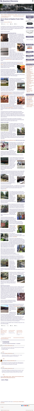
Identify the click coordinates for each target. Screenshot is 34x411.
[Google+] (25, 405)
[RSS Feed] (28, 405)
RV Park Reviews (12, 11)
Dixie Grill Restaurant (17, 306)
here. (6, 188)
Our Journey (3, 11)
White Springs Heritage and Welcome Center (8, 140)
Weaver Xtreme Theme (30, 410)
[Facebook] (21, 405)
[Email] (27, 405)
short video (15, 236)
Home (2, 14)
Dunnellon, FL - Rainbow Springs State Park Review (30, 78)
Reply (4, 358)
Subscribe (30, 23)
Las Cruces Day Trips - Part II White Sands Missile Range (30, 81)
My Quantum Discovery (9, 1)
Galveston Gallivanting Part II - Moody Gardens (30, 83)
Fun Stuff (7, 11)
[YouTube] (26, 405)
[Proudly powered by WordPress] (26, 410)
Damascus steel (8, 59)
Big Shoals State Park (4, 190)
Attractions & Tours (10, 14)
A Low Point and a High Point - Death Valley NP (29, 91)
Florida (16, 14)
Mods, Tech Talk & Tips (25, 11)
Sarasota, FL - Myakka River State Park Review (30, 86)
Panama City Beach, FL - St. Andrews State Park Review (30, 74)
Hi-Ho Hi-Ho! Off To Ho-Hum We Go (19, 337)
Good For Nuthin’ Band (9, 107)
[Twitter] (22, 405)
